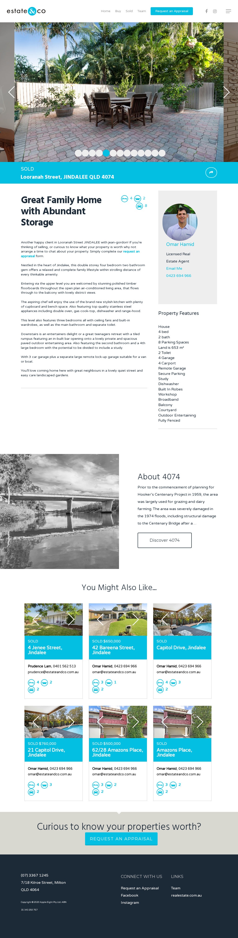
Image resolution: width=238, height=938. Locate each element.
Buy (118, 11)
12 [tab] (154, 152)
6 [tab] (112, 152)
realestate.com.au (186, 895)
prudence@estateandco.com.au (53, 672)
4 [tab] (98, 152)
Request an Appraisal (171, 11)
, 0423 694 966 (114, 666)
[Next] (226, 92)
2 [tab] (84, 152)
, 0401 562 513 (52, 666)
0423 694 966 (178, 275)
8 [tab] (126, 152)
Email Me (174, 268)
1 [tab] (77, 152)
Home (105, 11)
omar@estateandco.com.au (114, 672)
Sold (129, 11)
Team (141, 11)
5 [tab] (105, 152)
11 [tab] (147, 152)
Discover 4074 (165, 540)
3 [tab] (91, 152)
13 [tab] (161, 152)
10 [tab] (140, 152)
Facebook (129, 895)
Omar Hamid (180, 244)
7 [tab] (119, 152)
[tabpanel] (119, 92)
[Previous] (11, 92)
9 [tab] (133, 152)
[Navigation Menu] (228, 11)
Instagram (130, 902)
